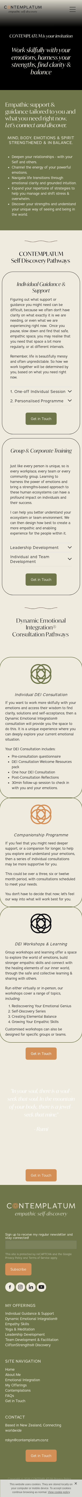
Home (10, 1369)
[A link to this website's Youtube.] (41, 1287)
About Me (13, 1374)
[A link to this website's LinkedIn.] (31, 1287)
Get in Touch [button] (41, 419)
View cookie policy (59, 1492)
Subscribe (18, 1269)
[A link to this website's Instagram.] (20, 1287)
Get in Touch (15, 1401)
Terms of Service (39, 1257)
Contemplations (18, 1390)
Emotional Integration (22, 1380)
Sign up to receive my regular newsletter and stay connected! (39, 1236)
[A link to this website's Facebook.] (10, 1287)
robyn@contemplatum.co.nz (26, 1440)
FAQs (9, 1395)
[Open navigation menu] (72, 9)
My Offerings (16, 1385)
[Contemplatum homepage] (36, 9)
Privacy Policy (13, 1257)
